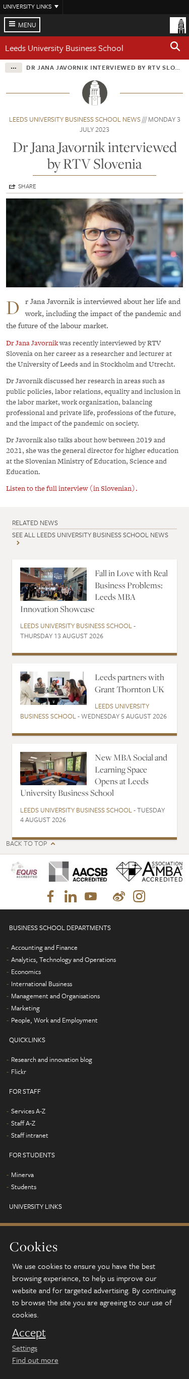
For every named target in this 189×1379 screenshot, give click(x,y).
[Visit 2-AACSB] (75, 871)
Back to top (26, 843)
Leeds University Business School (64, 47)
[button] (175, 48)
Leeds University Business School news (75, 119)
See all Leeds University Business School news (90, 535)
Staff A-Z (23, 1123)
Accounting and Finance (44, 947)
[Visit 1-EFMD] (24, 872)
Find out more (35, 1359)
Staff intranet (29, 1135)
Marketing (25, 1008)
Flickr (18, 1071)
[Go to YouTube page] (91, 897)
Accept (29, 1332)
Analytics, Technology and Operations (63, 959)
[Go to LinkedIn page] (71, 897)
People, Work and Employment (54, 1020)
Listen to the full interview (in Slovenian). (72, 488)
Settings (24, 1347)
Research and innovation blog (51, 1059)
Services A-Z (28, 1111)
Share (27, 185)
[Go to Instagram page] (139, 897)
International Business (41, 984)
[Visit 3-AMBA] (145, 871)
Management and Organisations (55, 996)
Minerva (22, 1174)
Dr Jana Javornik (32, 343)
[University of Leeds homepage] (178, 24)
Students (23, 1187)
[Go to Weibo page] (119, 897)
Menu (27, 25)
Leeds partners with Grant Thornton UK (129, 683)
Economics (26, 971)
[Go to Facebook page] (50, 897)
